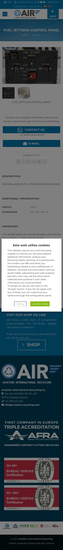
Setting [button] (20, 304)
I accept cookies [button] (40, 304)
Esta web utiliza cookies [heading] (31, 245)
